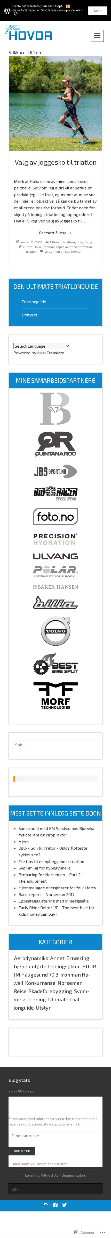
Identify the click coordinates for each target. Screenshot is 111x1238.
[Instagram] (46, 1205)
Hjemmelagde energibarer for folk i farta (57, 887)
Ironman (49, 247)
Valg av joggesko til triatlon (56, 162)
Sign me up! (21, 1151)
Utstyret (29, 314)
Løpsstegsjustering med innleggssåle (54, 900)
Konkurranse (40, 983)
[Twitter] (64, 1205)
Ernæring (77, 958)
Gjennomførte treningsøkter (47, 966)
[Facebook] (55, 1205)
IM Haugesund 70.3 (36, 974)
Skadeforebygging (50, 991)
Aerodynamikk (31, 958)
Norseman (70, 983)
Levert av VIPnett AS (42, 1175)
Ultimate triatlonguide (66, 242)
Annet (57, 958)
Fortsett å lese (40, 232)
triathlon (86, 247)
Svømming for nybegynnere (45, 867)
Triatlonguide (34, 301)
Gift (97, 10)
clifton (27, 247)
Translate (55, 352)
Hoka (37, 247)
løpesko (62, 247)
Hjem (24, 841)
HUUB (89, 966)
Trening (37, 999)
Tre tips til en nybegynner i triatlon (57, 861)
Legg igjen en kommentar (63, 251)
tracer (73, 247)
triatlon (31, 251)
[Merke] (55, 744)
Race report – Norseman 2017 (46, 894)
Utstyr (88, 242)
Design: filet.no (74, 1175)
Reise (20, 991)
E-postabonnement (29, 1108)
